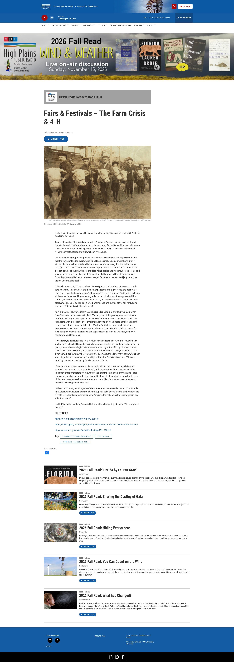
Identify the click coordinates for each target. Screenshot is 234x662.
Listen (101, 25)
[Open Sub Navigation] (48, 25)
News (44, 25)
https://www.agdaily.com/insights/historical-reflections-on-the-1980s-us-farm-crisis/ (96, 424)
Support (138, 25)
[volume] (52, 17)
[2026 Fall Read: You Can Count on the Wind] (60, 566)
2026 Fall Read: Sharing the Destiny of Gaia (111, 496)
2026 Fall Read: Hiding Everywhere (104, 528)
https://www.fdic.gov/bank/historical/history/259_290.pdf (83, 430)
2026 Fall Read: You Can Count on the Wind (110, 561)
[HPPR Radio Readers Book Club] (51, 97)
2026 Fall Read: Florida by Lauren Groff (107, 470)
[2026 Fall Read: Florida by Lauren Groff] (60, 475)
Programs (88, 25)
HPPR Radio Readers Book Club (80, 97)
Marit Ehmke (83, 566)
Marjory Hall (83, 532)
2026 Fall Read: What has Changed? (105, 595)
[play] (44, 17)
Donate (186, 6)
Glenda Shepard (84, 600)
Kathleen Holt (83, 474)
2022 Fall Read (103, 436)
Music (75, 25)
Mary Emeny (83, 501)
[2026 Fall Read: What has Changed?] (60, 600)
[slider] (55, 17)
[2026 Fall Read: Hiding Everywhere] (60, 532)
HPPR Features (59, 25)
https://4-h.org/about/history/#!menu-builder (76, 418)
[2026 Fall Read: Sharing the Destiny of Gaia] (60, 501)
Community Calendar (120, 25)
